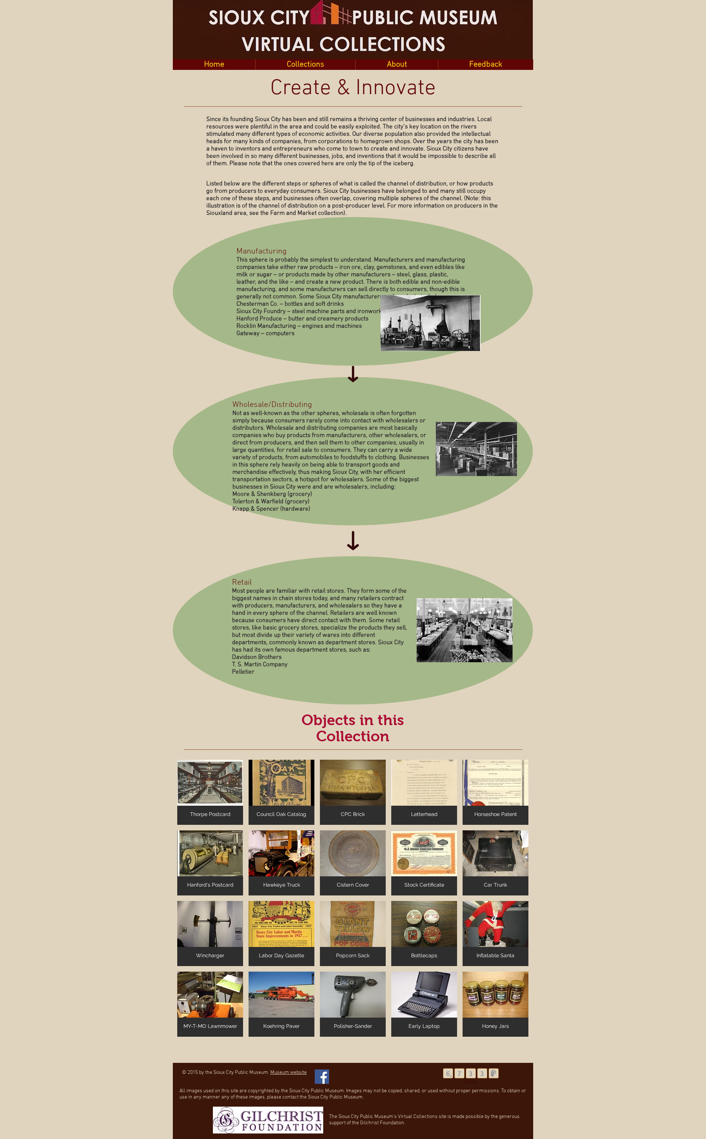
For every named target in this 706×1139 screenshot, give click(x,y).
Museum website (288, 1072)
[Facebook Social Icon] (322, 1076)
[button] (305, 64)
